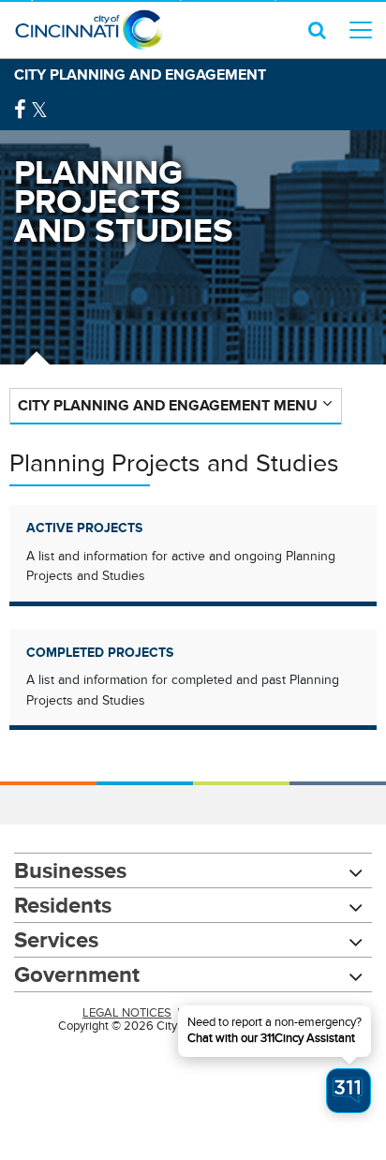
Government (77, 974)
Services (56, 939)
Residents (62, 904)
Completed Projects (99, 652)
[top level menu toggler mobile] (360, 30)
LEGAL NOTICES (126, 1012)
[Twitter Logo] (39, 110)
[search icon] (317, 30)
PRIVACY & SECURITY (245, 1012)
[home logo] (89, 30)
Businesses (70, 870)
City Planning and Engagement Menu (168, 405)
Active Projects (84, 527)
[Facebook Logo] (20, 110)
